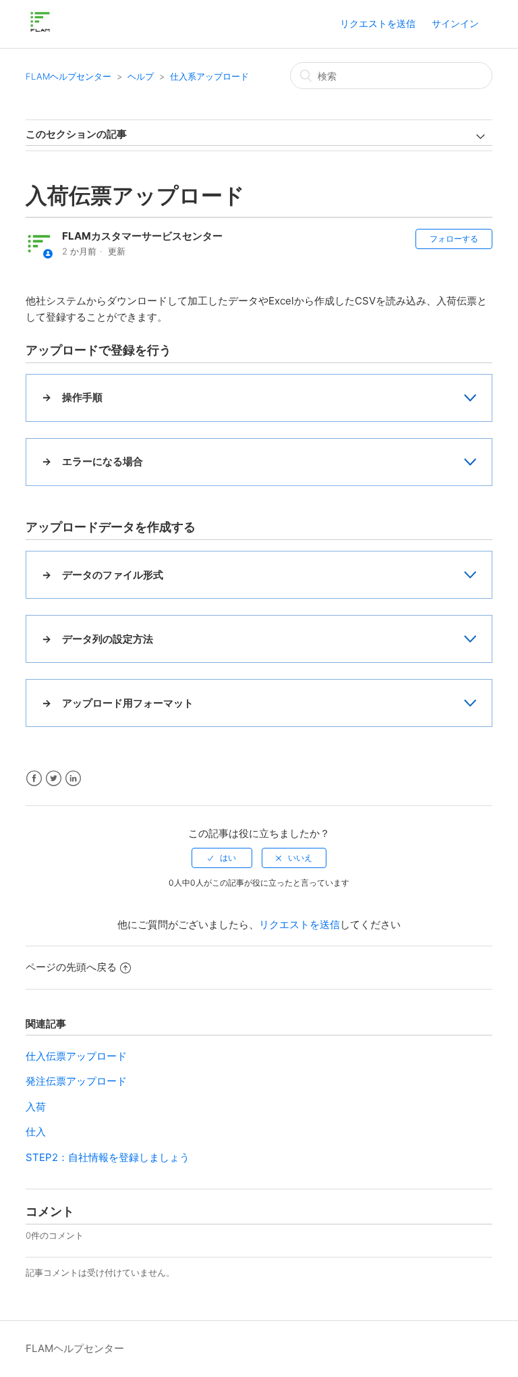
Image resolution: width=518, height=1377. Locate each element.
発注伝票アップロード (76, 1081)
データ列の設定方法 (107, 638)
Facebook (34, 778)
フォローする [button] (454, 239)
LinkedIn (73, 778)
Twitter (53, 778)
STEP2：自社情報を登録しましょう (108, 1157)
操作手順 (82, 397)
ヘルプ (140, 76)
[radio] (222, 858)
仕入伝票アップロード (76, 1056)
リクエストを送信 (377, 23)
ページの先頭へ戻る (71, 967)
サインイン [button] (455, 23)
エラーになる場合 (102, 461)
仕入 (36, 1131)
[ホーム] (39, 30)
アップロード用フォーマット (128, 703)
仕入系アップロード (209, 76)
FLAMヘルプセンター (68, 76)
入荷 (36, 1106)
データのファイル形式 (112, 574)
